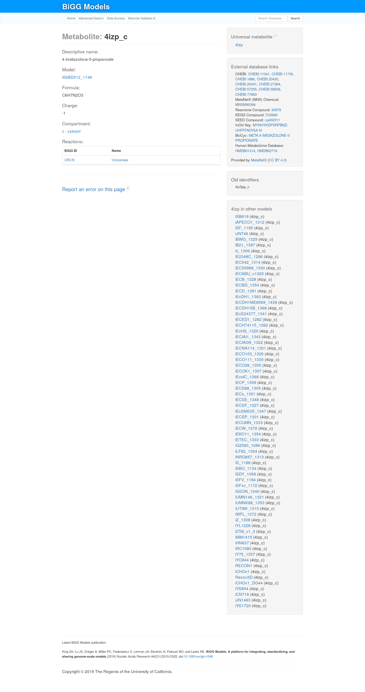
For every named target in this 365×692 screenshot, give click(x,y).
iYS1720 (243, 605)
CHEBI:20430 (267, 78)
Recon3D (244, 577)
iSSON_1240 (247, 491)
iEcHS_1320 (247, 331)
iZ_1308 (243, 519)
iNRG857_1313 (250, 457)
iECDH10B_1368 (251, 308)
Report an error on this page (94, 189)
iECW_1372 (246, 428)
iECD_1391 (246, 290)
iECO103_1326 (250, 353)
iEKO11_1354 (248, 434)
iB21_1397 (245, 244)
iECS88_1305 (248, 388)
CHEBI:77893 (246, 94)
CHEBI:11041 (259, 73)
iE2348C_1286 (249, 256)
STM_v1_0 (245, 531)
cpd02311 (272, 119)
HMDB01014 (245, 150)
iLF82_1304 (246, 451)
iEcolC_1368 (247, 376)
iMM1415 (244, 537)
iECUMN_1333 (249, 422)
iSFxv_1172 (246, 485)
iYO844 (242, 559)
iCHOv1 (243, 571)
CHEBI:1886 (245, 78)
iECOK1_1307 (249, 371)
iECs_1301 (246, 393)
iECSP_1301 (247, 416)
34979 (276, 109)
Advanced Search (91, 18)
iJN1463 (243, 600)
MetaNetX (259, 159)
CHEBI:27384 (269, 83)
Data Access (116, 18)
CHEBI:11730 (282, 73)
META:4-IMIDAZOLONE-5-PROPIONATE (263, 137)
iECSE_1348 (247, 399)
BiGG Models (86, 6)
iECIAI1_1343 (248, 336)
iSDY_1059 (246, 474)
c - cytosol (71, 131)
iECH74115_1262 (252, 325)
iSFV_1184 (246, 479)
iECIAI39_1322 (249, 342)
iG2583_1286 (248, 445)
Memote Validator (140, 18)
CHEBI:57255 (246, 89)
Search (295, 18)
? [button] (128, 188)
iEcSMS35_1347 (251, 411)
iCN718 (242, 594)
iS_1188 (243, 462)
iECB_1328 (246, 279)
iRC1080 (243, 548)
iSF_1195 (244, 227)
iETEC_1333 (247, 439)
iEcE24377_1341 (251, 313)
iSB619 (242, 216)
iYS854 (242, 588)
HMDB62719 (267, 150)
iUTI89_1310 (247, 508)
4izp (239, 44)
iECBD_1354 (247, 285)
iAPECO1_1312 (250, 222)
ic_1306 (243, 250)
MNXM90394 (245, 104)
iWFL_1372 (246, 514)
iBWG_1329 (247, 239)
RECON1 (244, 565)
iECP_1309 (246, 382)
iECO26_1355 (248, 365)
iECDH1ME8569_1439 (256, 302)
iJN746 (242, 233)
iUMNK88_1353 (250, 502)
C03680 (272, 114)
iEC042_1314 (248, 262)
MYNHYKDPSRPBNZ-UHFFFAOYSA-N (261, 127)
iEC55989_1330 (250, 267)
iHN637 (242, 542)
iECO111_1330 (250, 359)
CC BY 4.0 (277, 159)
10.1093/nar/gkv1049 (198, 656)
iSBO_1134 (246, 468)
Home (71, 18)
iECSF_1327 (247, 405)
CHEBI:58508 (269, 89)
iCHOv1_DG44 (249, 582)
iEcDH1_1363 (248, 296)
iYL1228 (243, 525)
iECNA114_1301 (251, 348)
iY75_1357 (245, 554)
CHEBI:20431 (246, 83)
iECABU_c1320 (250, 273)
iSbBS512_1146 (77, 77)
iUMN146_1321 (250, 497)
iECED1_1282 (249, 319)
